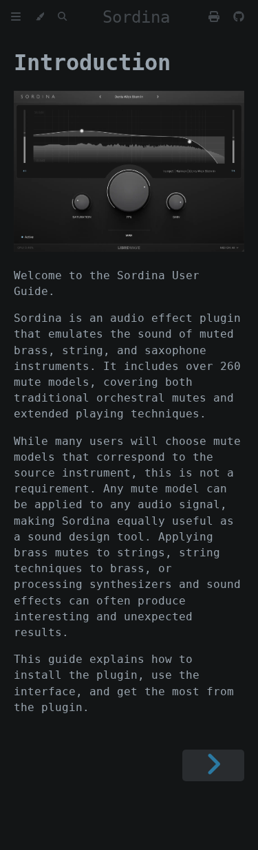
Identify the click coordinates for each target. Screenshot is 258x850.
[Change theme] (39, 17)
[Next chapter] (213, 765)
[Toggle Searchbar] (62, 17)
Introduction (92, 63)
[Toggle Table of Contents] (15, 17)
